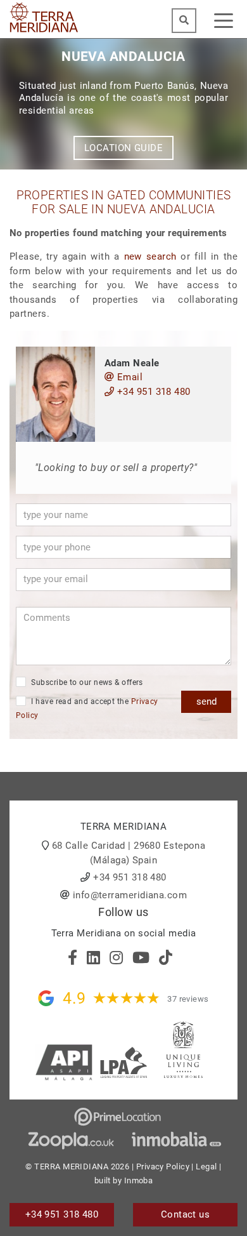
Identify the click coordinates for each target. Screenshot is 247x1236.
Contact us (185, 1214)
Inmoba (138, 1180)
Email (128, 377)
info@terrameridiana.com (130, 895)
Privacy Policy (162, 1166)
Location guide (123, 148)
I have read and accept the (87, 709)
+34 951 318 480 (152, 391)
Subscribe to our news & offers (86, 682)
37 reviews (188, 999)
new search (150, 256)
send (206, 701)
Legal (206, 1166)
